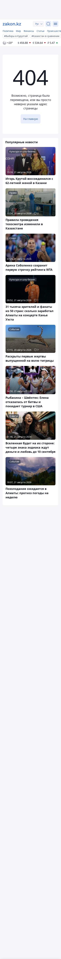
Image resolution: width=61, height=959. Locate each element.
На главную (30, 119)
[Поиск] (48, 24)
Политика (8, 30)
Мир (18, 30)
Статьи (40, 30)
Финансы (29, 30)
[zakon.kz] (12, 23)
